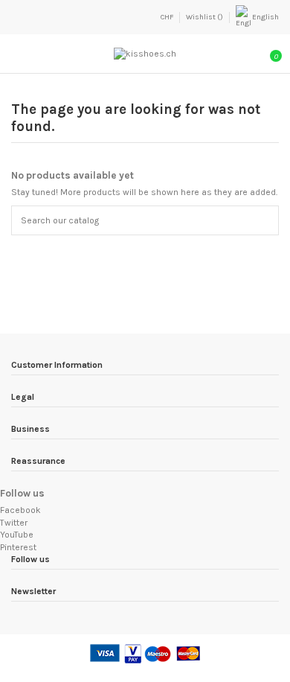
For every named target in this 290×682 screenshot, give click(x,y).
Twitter (14, 522)
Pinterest (18, 547)
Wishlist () (205, 17)
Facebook (20, 510)
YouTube (16, 534)
